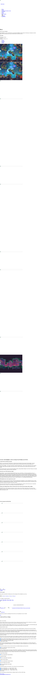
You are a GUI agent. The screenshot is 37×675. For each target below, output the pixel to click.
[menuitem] (19, 9)
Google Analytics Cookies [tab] (3, 641)
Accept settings (2, 674)
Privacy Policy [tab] (2, 670)
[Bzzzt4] (18, 294)
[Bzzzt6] (18, 415)
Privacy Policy (2, 673)
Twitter (3, 40)
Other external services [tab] (3, 648)
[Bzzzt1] (18, 123)
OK (0, 615)
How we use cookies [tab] (3, 620)
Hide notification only (7, 674)
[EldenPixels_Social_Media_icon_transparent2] (2, 601)
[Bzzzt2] (18, 70)
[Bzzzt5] (18, 355)
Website (3, 42)
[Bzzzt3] (18, 208)
